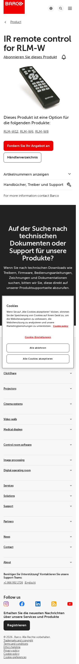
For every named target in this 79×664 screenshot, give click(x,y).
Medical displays (13, 429)
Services (8, 485)
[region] (38, 332)
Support (8, 506)
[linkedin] (37, 603)
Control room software (18, 444)
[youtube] (69, 603)
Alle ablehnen (38, 348)
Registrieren (16, 625)
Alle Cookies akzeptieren (38, 358)
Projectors (10, 388)
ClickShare (10, 373)
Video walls (10, 419)
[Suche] (60, 8)
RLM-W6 (26, 131)
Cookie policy (60, 326)
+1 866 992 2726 (20, 582)
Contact (8, 547)
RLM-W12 (11, 131)
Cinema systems (13, 404)
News (7, 536)
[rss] (53, 603)
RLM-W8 (42, 131)
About (7, 562)
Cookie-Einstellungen (38, 337)
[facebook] (21, 603)
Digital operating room (17, 470)
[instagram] (6, 603)
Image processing (14, 460)
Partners (8, 521)
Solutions (9, 495)
